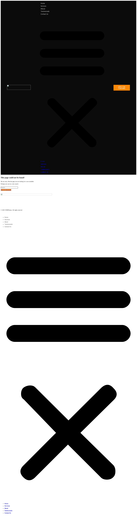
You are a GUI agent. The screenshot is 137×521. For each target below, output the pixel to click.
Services (43, 6)
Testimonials (45, 11)
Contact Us (44, 14)
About (43, 8)
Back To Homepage (6, 190)
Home (43, 3)
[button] (72, 88)
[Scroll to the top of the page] (1, 519)
